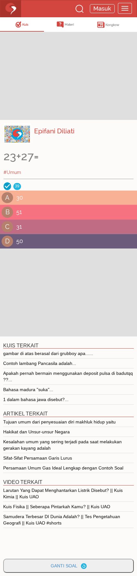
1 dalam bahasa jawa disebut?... (35, 399)
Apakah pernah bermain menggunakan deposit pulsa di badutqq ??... (68, 376)
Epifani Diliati (54, 131)
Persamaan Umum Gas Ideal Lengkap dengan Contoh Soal (63, 467)
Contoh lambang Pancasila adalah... (39, 363)
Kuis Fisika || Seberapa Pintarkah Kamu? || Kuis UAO (56, 506)
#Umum (12, 172)
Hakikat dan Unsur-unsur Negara (36, 431)
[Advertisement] (51, 75)
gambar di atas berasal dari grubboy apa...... (48, 353)
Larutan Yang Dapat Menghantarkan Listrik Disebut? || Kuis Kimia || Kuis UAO (63, 493)
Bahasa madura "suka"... (28, 389)
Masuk (102, 8)
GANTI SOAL (66, 565)
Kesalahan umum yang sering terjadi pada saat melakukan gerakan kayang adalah (62, 445)
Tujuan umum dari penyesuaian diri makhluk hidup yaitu (59, 421)
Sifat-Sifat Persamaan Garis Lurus (37, 458)
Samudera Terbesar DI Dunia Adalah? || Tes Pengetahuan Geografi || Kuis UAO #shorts (61, 519)
